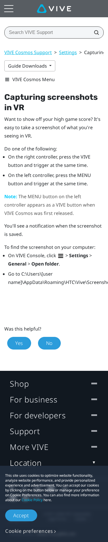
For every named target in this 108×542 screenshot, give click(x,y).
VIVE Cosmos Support (28, 52)
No (49, 343)
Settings (68, 52)
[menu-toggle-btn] (8, 8)
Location (26, 462)
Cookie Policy (32, 499)
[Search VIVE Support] (94, 32)
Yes (19, 343)
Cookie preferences (29, 531)
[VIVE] (54, 8)
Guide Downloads (28, 66)
